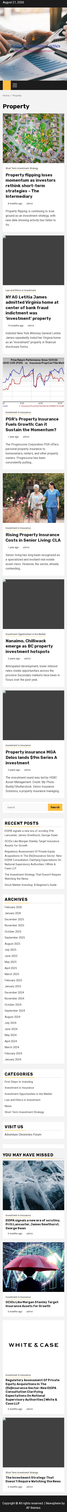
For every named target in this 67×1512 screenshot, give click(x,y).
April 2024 (11, 1041)
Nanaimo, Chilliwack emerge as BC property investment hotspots (29, 646)
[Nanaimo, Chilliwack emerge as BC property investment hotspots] (33, 604)
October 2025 (13, 931)
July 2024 (10, 1023)
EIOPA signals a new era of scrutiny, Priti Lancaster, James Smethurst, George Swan (33, 1224)
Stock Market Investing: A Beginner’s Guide (31, 885)
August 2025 (12, 943)
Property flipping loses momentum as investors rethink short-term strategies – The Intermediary (31, 185)
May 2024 (10, 1035)
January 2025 (13, 986)
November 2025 (14, 925)
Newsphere (53, 1503)
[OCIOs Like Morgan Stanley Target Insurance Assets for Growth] (33, 1267)
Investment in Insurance (18, 412)
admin (29, 203)
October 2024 (13, 1004)
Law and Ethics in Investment (21, 290)
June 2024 (11, 1029)
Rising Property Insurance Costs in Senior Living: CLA (33, 537)
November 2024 (14, 998)
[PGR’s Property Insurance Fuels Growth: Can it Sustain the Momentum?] (33, 382)
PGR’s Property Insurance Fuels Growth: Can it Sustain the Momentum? (32, 424)
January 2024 (13, 1059)
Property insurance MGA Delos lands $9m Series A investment (31, 757)
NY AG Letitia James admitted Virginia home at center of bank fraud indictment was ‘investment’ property (32, 308)
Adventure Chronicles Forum (23, 1134)
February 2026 (13, 907)
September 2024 (15, 1010)
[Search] (61, 85)
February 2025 (13, 980)
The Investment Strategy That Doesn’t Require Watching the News (33, 1479)
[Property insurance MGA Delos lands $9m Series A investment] (33, 715)
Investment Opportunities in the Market (26, 634)
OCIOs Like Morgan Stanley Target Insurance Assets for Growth (32, 1304)
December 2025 (14, 919)
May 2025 (10, 962)
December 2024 (14, 992)
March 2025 (12, 974)
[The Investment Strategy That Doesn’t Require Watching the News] (33, 1442)
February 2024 (13, 1053)
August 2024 (12, 1017)
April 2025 (11, 968)
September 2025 (15, 937)
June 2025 (11, 956)
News (8, 1106)
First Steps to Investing (19, 1081)
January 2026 (13, 913)
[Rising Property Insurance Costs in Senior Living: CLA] (33, 498)
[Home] (7, 85)
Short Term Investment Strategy (22, 168)
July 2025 (10, 949)
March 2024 (12, 1047)
